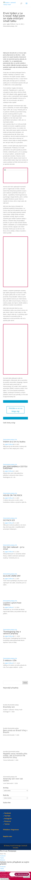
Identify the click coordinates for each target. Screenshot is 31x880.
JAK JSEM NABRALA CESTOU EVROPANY (15, 467)
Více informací (4, 879)
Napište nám (7, 836)
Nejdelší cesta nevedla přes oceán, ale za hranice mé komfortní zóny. (15, 755)
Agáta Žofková (11, 24)
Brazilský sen (9, 707)
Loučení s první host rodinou (12, 603)
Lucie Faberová (7, 783)
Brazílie (5, 705)
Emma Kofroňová (8, 735)
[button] (19, 874)
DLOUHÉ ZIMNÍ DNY (11, 575)
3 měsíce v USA (9, 660)
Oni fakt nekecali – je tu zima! (13, 548)
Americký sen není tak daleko (13, 779)
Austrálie (5, 751)
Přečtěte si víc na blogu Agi (15, 409)
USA (16, 26)
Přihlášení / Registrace (11, 830)
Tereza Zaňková (7, 760)
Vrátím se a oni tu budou (14, 441)
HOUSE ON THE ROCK (12, 495)
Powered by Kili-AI (20, 877)
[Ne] (9, 879)
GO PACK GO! (9, 520)
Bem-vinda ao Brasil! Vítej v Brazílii (15, 731)
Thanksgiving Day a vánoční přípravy (12, 632)
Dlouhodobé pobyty (8, 26)
